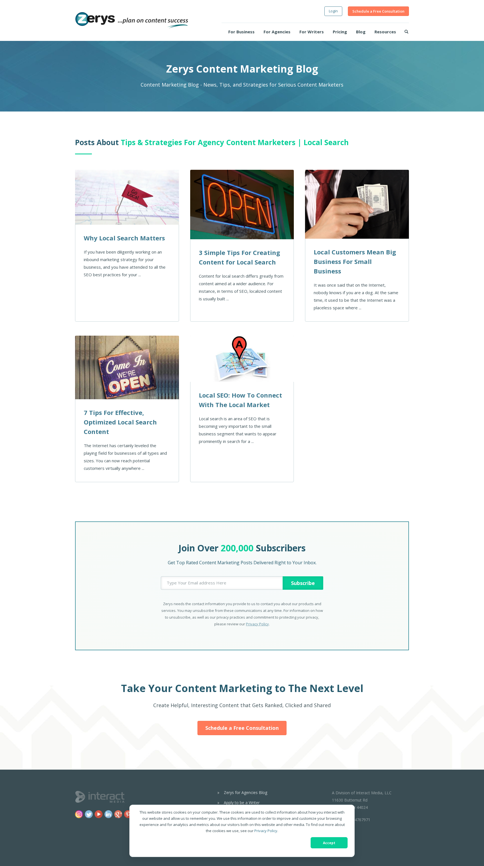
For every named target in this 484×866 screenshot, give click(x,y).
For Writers (311, 31)
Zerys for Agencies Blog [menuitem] (245, 792)
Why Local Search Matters (124, 238)
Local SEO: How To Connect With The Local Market (240, 400)
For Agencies (277, 31)
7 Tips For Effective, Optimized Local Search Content (120, 422)
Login (333, 10)
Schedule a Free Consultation (378, 11)
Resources (385, 31)
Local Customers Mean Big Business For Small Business (355, 261)
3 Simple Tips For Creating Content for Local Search (239, 257)
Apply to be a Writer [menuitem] (242, 802)
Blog (361, 31)
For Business (241, 31)
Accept (329, 843)
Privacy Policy (265, 830)
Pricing (340, 31)
